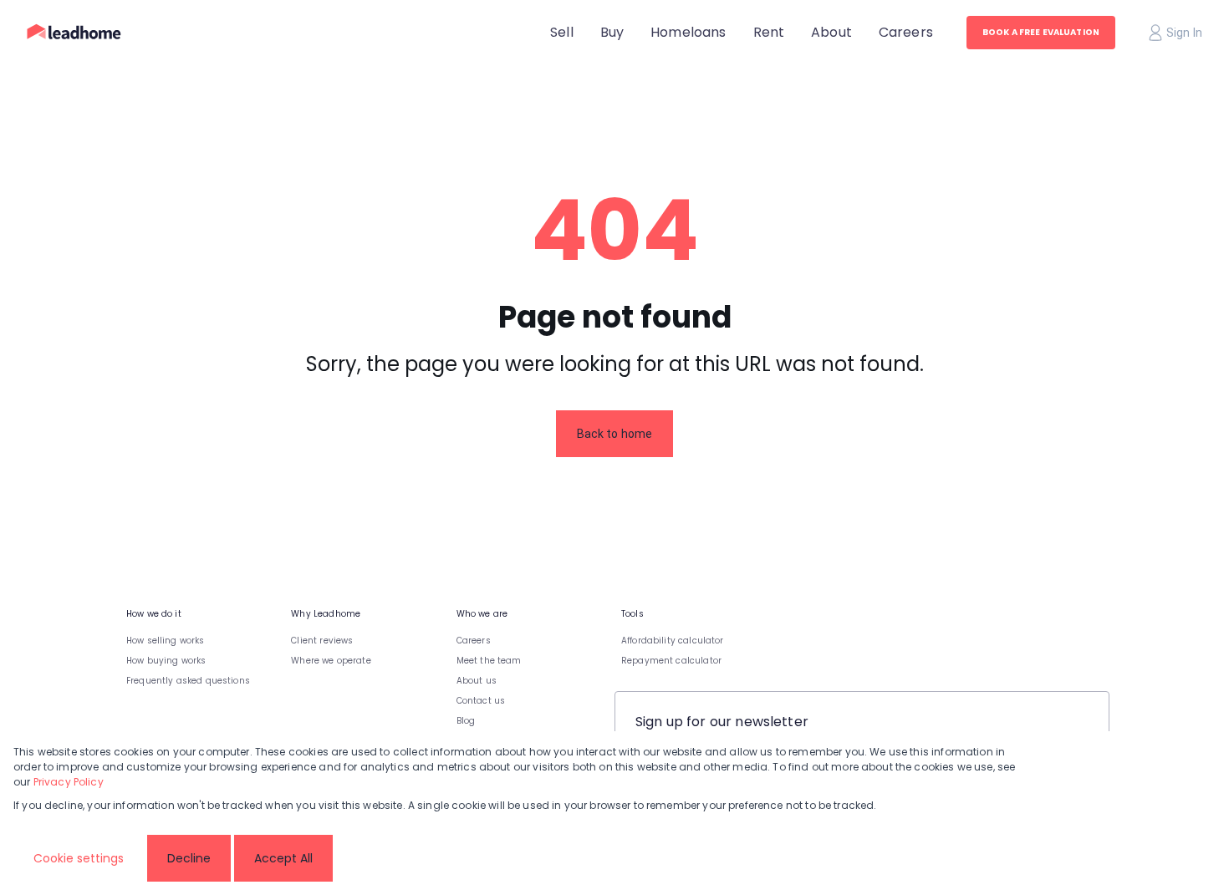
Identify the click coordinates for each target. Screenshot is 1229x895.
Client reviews (322, 640)
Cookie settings (78, 858)
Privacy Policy (68, 782)
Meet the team (489, 660)
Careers (473, 640)
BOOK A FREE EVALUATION (1040, 32)
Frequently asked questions (188, 680)
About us (476, 680)
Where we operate (330, 660)
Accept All (283, 858)
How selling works (165, 640)
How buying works (166, 660)
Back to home (615, 433)
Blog (466, 720)
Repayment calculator (671, 660)
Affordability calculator (672, 640)
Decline (189, 858)
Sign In (1184, 32)
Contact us (481, 700)
